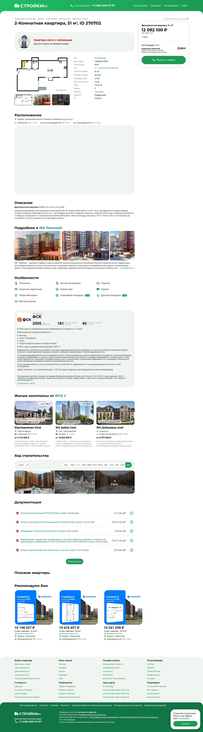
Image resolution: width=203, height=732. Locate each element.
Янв (66, 465)
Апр (84, 465)
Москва (150, 668)
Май (89, 465)
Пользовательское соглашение (128, 705)
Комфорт (63, 668)
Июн (95, 465)
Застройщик (37, 316)
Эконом (62, 664)
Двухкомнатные (22, 671)
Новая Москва (153, 671)
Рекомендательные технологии (92, 715)
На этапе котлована (24, 690)
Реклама (54, 705)
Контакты (65, 705)
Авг (106, 465)
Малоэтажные (153, 697)
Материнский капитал (113, 664)
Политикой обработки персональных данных (139, 717)
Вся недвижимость (28, 705)
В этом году (108, 686)
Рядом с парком (66, 690)
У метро (150, 664)
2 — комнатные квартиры (106, 68)
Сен (111, 465)
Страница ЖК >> (127, 268)
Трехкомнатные (22, 675)
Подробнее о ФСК (26, 383)
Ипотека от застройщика (114, 678)
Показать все (74, 561)
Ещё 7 (61, 100)
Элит (61, 678)
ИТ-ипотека (108, 675)
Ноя (123, 465)
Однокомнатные (22, 668)
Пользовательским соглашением (104, 717)
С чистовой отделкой (156, 686)
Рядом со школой (67, 693)
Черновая (99, 92)
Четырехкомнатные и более (27, 678)
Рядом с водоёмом (67, 686)
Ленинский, (30, 119)
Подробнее (184, 718)
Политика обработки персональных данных (92, 705)
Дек (128, 465)
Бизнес (62, 671)
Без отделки (152, 690)
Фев (73, 465)
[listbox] (23, 465)
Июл (100, 465)
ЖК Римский (100, 58)
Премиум (63, 675)
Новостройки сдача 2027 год (116, 690)
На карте (151, 678)
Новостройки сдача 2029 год (116, 697)
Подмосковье (153, 675)
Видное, (21, 119)
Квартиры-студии (22, 664)
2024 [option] (21, 465)
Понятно (185, 723)
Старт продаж (21, 693)
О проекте (43, 705)
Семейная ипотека (111, 668)
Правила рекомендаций (155, 705)
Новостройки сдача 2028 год (116, 693)
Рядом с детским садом (69, 697)
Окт (117, 465)
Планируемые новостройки (27, 697)
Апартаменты (153, 693)
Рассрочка (108, 671)
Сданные (19, 686)
